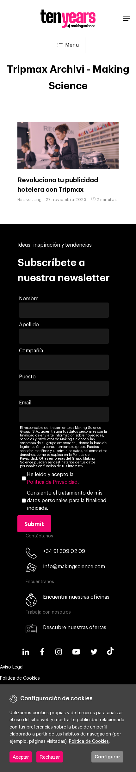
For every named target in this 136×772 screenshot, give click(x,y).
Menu (72, 45)
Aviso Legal (11, 667)
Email (25, 402)
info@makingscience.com (74, 566)
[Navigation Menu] (126, 19)
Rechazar (50, 757)
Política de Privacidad (52, 482)
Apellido (29, 324)
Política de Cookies (20, 678)
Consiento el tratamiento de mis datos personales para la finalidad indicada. (66, 500)
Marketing (29, 199)
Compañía (31, 350)
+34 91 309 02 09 (64, 551)
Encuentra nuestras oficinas (76, 597)
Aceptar (21, 757)
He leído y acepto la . (53, 478)
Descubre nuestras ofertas (74, 627)
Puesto (27, 376)
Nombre (29, 298)
